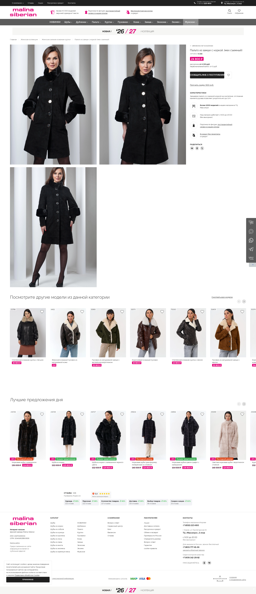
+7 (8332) (204, 3)
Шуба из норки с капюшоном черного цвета (107, 463)
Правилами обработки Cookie (27, 575)
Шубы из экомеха (57, 548)
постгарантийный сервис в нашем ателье (216, 125)
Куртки (108, 22)
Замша (148, 22)
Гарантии (148, 545)
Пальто (95, 22)
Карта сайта (15, 543)
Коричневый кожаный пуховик (145, 360)
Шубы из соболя (57, 529)
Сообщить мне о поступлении (207, 75)
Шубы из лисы (56, 538)
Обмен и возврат (151, 532)
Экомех (175, 22)
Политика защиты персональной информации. (56, 578)
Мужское (190, 22)
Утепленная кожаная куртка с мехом (187, 360)
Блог (109, 529)
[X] (202, 148)
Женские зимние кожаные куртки (56, 39)
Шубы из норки (56, 526)
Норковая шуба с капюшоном (24, 462)
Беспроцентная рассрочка (142, 11)
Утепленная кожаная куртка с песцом (27, 360)
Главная (13, 39)
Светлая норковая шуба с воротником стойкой (228, 463)
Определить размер (152, 538)
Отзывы (31, 3)
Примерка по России (152, 535)
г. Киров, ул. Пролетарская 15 (234, 3)
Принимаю (28, 580)
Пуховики (123, 22)
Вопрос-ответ (113, 522)
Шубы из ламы (56, 542)
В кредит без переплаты (210, 134)
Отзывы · (70, 493)
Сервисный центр (115, 526)
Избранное (239, 13)
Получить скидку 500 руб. (202, 85)
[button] (239, 301)
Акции (40, 3)
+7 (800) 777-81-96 (191, 547)
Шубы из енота (56, 545)
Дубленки (81, 22)
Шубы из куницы (57, 532)
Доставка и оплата (151, 526)
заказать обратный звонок (194, 550)
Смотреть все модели (222, 297)
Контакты (71, 3)
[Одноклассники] (197, 148)
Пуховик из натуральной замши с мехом (226, 361)
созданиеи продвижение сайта (237, 578)
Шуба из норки (58, 462)
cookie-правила (150, 548)
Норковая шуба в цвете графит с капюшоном (185, 463)
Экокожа (161, 22)
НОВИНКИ (55, 22)
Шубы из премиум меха (60, 551)
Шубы (67, 22)
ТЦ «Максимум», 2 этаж (194, 532)
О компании (17, 3)
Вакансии (112, 532)
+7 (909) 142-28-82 (191, 557)
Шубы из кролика (57, 535)
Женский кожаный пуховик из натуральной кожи (64, 361)
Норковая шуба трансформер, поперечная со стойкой (144, 463)
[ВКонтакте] (192, 148)
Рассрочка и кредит (55, 3)
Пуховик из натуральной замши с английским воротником (105, 361)
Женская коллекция (29, 39)
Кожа (136, 22)
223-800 (191, 525)
